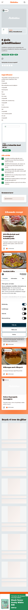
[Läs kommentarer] (2, 59)
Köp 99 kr (6, 150)
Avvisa (14, 334)
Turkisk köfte (9, 271)
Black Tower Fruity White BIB (17, 602)
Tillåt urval (14, 329)
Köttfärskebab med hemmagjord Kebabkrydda (11, 236)
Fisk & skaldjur (5, 54)
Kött (16, 54)
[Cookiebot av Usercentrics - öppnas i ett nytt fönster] (20, 274)
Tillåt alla (14, 325)
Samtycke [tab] (5, 278)
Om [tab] (23, 278)
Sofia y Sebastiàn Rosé (15, 31)
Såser (12, 54)
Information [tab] (14, 278)
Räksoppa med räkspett (13, 367)
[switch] (24, 309)
